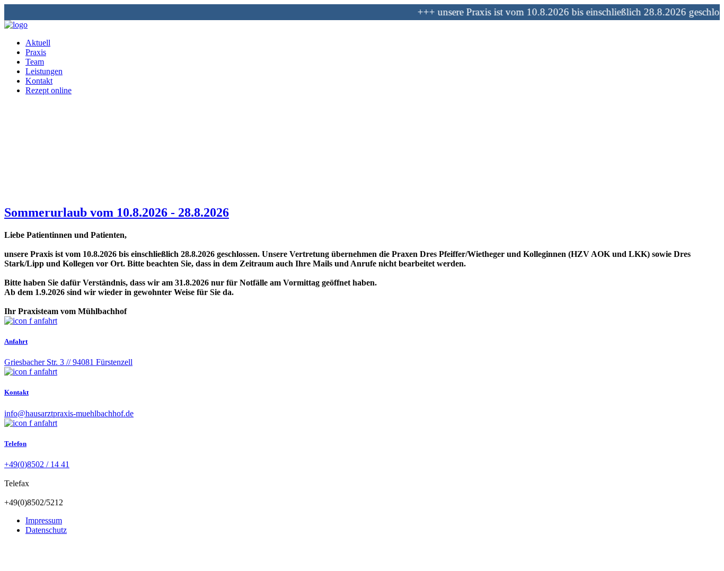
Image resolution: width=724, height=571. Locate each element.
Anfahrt (16, 341)
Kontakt (16, 392)
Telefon (15, 444)
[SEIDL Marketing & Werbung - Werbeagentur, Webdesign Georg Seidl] (14, 561)
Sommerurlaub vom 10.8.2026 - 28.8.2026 (116, 212)
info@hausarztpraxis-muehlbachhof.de (69, 413)
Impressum (43, 520)
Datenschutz (46, 529)
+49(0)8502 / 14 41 (36, 464)
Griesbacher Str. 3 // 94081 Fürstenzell (68, 362)
